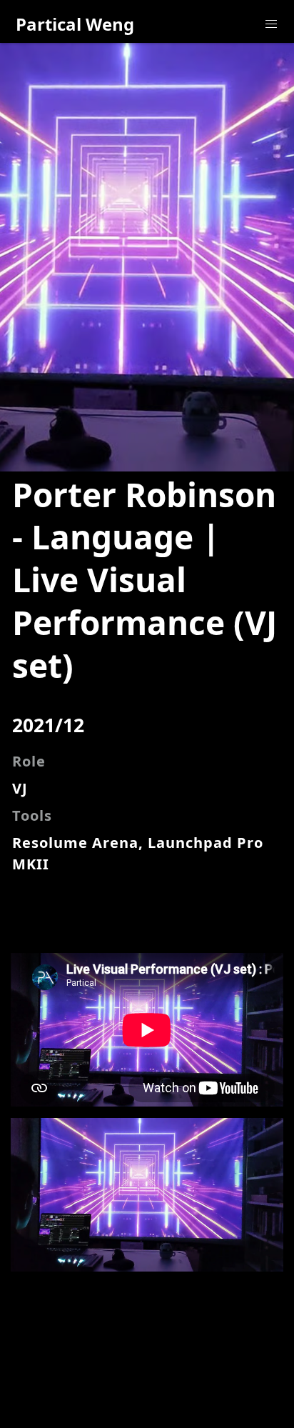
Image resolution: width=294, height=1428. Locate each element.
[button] (271, 24)
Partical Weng (75, 24)
